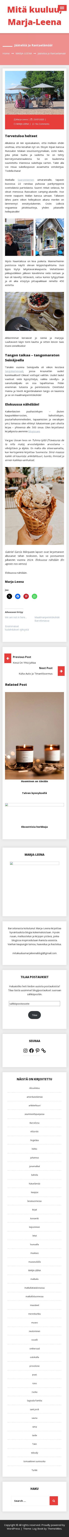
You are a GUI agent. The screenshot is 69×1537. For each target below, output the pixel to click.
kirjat (34, 1209)
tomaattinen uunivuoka (34, 1461)
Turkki (34, 1470)
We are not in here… (16, 617)
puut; (34, 1374)
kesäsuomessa (34, 1201)
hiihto (34, 1148)
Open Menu (62, 8)
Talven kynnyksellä (34, 793)
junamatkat (34, 1166)
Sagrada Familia (34, 1400)
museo (34, 1322)
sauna (34, 1418)
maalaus (34, 1253)
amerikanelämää (35, 1096)
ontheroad (34, 1348)
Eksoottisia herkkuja (34, 826)
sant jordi (34, 1409)
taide (34, 1435)
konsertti (34, 1218)
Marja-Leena (22, 119)
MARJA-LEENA (22, 124)
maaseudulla (34, 1261)
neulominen (34, 1331)
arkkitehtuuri (35, 1105)
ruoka (34, 1392)
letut (34, 1235)
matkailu (34, 1279)
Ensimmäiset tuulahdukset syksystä (17, 628)
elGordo (34, 1131)
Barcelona (34, 1122)
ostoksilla (34, 1357)
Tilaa (34, 1015)
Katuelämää (34, 1183)
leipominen (34, 1227)
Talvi (34, 1444)
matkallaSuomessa (34, 1296)
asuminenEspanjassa (34, 1114)
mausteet (34, 1305)
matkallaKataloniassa (34, 1287)
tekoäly (34, 1452)
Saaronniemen (26, 179)
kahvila (34, 1174)
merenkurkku (34, 1313)
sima (34, 1426)
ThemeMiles (54, 1528)
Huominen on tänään (34, 781)
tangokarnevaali (14, 371)
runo (34, 1383)
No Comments (42, 124)
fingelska (34, 1140)
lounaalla (34, 1244)
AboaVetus (34, 1088)
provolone (34, 1366)
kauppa (34, 1192)
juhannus (34, 1157)
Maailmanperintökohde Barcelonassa (47, 619)
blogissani (34, 431)
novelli (34, 1339)
